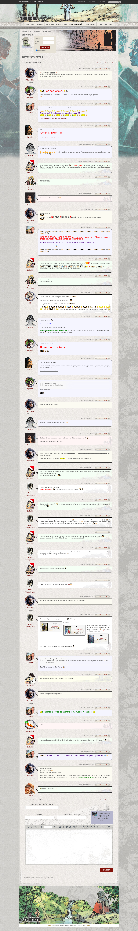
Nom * (39, 815)
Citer (105, 68)
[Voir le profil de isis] (30, 300)
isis (30, 303)
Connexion (81, 2)
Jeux (100, 24)
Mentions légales (64, 925)
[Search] (119, 2)
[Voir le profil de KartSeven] (30, 202)
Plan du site (56, 925)
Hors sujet (37, 31)
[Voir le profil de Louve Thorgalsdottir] (30, 490)
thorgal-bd (30, 80)
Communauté (75, 24)
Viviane (30, 795)
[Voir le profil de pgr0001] (30, 95)
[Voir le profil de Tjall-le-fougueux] (30, 184)
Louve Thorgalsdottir (30, 494)
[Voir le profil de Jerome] (30, 153)
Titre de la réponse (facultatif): (42, 804)
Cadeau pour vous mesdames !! (53, 118)
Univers (30, 24)
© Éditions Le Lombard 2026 (77, 925)
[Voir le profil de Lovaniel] (30, 134)
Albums (40, 24)
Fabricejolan (30, 685)
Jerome (30, 155)
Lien (100, 68)
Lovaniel (30, 137)
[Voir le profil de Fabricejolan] (30, 682)
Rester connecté (41, 50)
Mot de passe (37, 42)
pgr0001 (30, 97)
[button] (28, 827)
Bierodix (30, 112)
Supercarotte (30, 731)
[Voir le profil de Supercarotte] (30, 729)
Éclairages (90, 24)
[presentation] (28, 827)
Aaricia (105, 818)
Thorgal (97, 818)
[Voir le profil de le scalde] (30, 170)
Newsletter (101, 2)
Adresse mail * (72, 815)
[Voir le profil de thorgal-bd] (30, 77)
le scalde (30, 172)
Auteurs (50, 24)
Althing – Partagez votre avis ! (67, 28)
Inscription (91, 2)
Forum (52, 28)
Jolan (101, 820)
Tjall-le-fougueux (30, 188)
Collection (61, 24)
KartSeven (30, 205)
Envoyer (106, 870)
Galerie (108, 24)
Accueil (24, 31)
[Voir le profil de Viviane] (30, 793)
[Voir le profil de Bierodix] (30, 110)
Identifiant (37, 38)
